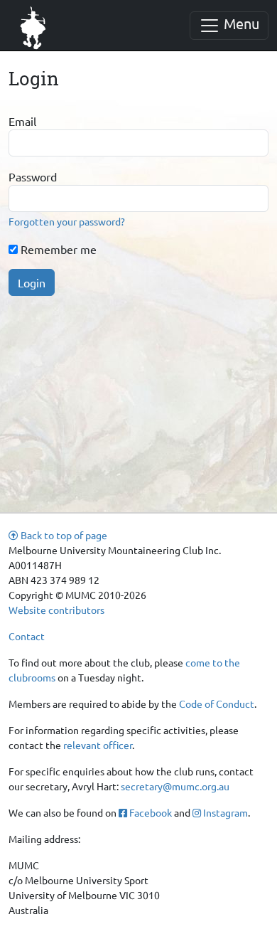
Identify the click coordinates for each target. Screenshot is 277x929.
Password (33, 176)
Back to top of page (62, 535)
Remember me (57, 249)
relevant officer (97, 744)
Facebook (149, 812)
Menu (239, 23)
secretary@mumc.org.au (175, 786)
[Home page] (33, 26)
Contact (27, 636)
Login (31, 282)
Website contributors (56, 609)
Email (22, 121)
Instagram (224, 812)
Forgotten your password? (67, 221)
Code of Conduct (216, 703)
